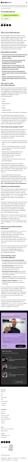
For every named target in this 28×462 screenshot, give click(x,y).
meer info (6, 18)
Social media (4, 397)
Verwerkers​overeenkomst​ (6, 459)
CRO (2, 399)
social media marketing (12, 216)
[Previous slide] (3, 346)
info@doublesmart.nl (5, 435)
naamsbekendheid (21, 231)
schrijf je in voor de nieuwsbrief (11, 15)
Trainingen (3, 405)
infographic (13, 221)
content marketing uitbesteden (15, 303)
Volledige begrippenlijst (6, 8)
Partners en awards (5, 415)
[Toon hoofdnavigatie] (26, 2)
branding (4, 247)
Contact (2, 422)
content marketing (13, 195)
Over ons (3, 411)
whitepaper (24, 220)
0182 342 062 (4, 437)
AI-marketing (3, 403)
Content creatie (4, 401)
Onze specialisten (5, 417)
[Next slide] (6, 346)
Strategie (3, 391)
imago (24, 247)
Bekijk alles (20, 346)
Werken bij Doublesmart (6, 419)
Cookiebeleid (15, 459)
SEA (2, 395)
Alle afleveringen (19, 381)
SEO (2, 393)
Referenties (3, 413)
